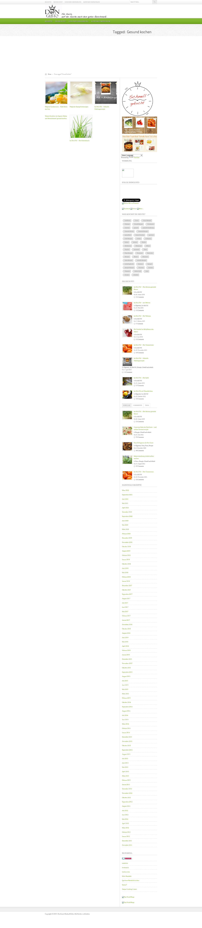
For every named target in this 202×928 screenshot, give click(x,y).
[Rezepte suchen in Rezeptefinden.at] (128, 897)
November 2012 (127, 793)
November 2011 (127, 845)
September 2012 (127, 802)
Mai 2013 (125, 767)
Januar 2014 (126, 732)
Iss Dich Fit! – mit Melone (142, 302)
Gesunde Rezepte (143, 231)
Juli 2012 (125, 810)
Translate (136, 157)
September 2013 (127, 750)
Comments (137, 405)
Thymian (141, 267)
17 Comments (140, 385)
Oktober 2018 (126, 564)
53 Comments (140, 297)
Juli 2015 (125, 681)
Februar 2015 (126, 698)
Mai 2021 (125, 503)
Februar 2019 (126, 555)
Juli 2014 (125, 715)
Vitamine (127, 271)
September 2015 (127, 672)
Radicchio (150, 253)
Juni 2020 (125, 521)
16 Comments (140, 399)
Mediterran (128, 246)
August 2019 (126, 551)
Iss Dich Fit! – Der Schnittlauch (79, 140)
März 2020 (125, 529)
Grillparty (148, 238)
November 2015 (127, 663)
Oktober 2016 (126, 629)
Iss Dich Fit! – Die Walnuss (142, 316)
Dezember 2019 (127, 538)
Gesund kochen (140, 235)
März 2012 (125, 828)
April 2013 (125, 771)
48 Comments (140, 450)
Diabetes (127, 224)
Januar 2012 (126, 836)
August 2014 (126, 711)
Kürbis (144, 242)
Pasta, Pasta (145, 445)
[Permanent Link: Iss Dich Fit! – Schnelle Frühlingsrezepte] (106, 104)
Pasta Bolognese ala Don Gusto (143, 443)
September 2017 (127, 594)
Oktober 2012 (126, 797)
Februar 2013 (126, 780)
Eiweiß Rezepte (138, 224)
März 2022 (125, 490)
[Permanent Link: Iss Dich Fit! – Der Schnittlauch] (82, 138)
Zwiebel (136, 275)
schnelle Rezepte (141, 260)
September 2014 (127, 707)
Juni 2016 (125, 637)
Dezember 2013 (127, 737)
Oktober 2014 (126, 702)
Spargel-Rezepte (129, 267)
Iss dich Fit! (58, 2)
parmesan (136, 249)
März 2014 (125, 724)
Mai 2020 (125, 525)
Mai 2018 (125, 572)
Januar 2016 (126, 655)
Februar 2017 (126, 616)
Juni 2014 (125, 719)
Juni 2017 (125, 607)
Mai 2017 (125, 611)
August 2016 (126, 633)
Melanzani (138, 246)
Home (49, 74)
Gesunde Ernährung (73, 2)
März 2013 (125, 776)
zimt (147, 271)
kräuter (135, 242)
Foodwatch (151, 224)
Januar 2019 (126, 559)
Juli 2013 (125, 758)
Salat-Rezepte (128, 260)
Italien (126, 242)
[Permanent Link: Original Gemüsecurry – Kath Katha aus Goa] (57, 104)
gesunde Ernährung (148, 227)
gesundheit (128, 235)
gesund (136, 227)
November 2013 (127, 741)
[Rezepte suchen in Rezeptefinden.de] (128, 902)
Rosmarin (145, 256)
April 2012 (125, 823)
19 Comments (140, 353)
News (137, 461)
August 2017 (126, 598)
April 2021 (125, 508)
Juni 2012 (125, 815)
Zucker (127, 275)
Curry (136, 220)
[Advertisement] (101, 54)
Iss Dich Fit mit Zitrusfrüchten (143, 391)
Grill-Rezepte (128, 238)
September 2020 (127, 516)
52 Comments (140, 437)
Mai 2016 (125, 642)
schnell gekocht (129, 264)
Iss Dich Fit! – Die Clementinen (144, 345)
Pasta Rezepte (128, 253)
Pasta (145, 249)
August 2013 (126, 754)
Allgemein (138, 305)
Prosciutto (139, 253)
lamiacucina (126, 872)
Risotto (136, 256)
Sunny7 (124, 885)
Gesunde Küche (129, 231)
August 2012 (126, 806)
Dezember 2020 (127, 512)
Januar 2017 (126, 620)
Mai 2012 (125, 819)
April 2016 (125, 646)
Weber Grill (138, 271)
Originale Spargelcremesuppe (79, 107)
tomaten (150, 267)
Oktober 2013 (126, 745)
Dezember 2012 (127, 789)
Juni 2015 (125, 685)
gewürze (151, 235)
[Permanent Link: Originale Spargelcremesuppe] (82, 104)
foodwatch (125, 867)
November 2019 (127, 542)
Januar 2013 (126, 784)
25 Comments (140, 466)
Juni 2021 (125, 499)
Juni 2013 (125, 763)
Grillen (139, 238)
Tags (147, 405)
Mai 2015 (125, 689)
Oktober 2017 (126, 590)
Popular (126, 405)
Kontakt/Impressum (91, 2)
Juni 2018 (125, 568)
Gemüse (127, 227)
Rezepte (48, 2)
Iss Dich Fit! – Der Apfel (141, 378)
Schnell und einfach (147, 367)
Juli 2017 (125, 603)
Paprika (127, 249)
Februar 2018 (126, 577)
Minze (148, 246)
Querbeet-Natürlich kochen (130, 880)
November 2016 (127, 624)
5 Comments (139, 324)
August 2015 (126, 676)
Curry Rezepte (147, 220)
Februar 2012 (126, 832)
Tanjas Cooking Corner (129, 889)
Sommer (140, 264)
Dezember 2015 (127, 659)
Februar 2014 (126, 728)
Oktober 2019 (126, 546)
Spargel (150, 264)
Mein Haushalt (126, 876)
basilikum (127, 220)
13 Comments (140, 310)
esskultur (125, 863)
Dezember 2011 (127, 841)
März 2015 (125, 694)
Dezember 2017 (127, 585)
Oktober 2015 (126, 668)
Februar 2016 (126, 650)
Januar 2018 (126, 581)
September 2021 (127, 495)
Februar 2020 (126, 533)
